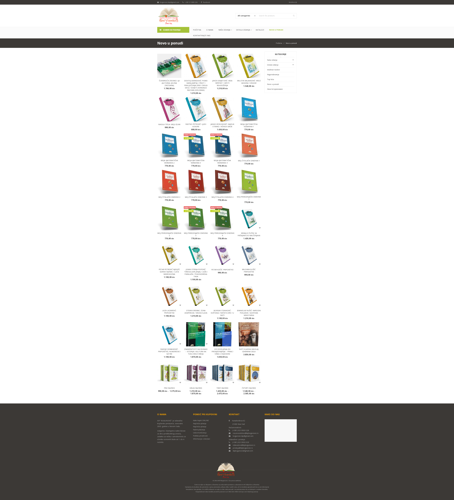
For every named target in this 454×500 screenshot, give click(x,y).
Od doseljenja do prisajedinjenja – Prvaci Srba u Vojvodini (222, 351)
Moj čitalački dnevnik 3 (196, 197)
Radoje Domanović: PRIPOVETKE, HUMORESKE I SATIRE (169, 351)
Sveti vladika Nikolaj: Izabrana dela (249, 350)
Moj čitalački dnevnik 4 (222, 197)
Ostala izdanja (272, 65)
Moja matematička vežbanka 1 (249, 125)
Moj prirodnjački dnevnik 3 (196, 234)
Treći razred (222, 388)
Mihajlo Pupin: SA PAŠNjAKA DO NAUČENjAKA (249, 234)
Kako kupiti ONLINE (201, 420)
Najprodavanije (273, 74)
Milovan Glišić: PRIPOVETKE (249, 270)
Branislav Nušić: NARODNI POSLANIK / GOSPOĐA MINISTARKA (249, 312)
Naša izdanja (272, 60)
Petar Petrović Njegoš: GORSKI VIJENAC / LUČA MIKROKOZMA (169, 271)
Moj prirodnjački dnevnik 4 (222, 234)
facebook (206, 2)
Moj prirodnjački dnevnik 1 (249, 198)
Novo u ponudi (273, 84)
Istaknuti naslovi (273, 70)
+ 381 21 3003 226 (191, 2)
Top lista (270, 79)
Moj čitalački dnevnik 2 (169, 197)
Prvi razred (169, 388)
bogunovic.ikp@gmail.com (169, 2)
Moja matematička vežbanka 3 (195, 161)
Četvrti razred (249, 388)
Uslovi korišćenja (199, 433)
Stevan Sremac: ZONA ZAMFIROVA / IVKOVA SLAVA (195, 311)
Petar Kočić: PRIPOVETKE (222, 269)
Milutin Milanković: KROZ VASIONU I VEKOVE (249, 82)
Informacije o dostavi (201, 439)
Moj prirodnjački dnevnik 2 (169, 234)
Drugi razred (196, 388)
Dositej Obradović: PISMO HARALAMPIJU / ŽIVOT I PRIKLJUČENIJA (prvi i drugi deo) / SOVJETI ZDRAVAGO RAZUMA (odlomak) (196, 85)
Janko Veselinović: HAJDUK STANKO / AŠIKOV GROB (222, 125)
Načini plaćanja (199, 430)
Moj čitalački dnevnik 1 (249, 161)
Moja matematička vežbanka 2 (169, 161)
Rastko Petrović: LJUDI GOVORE (196, 125)
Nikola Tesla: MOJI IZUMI (169, 124)
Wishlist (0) (293, 2)
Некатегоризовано (275, 89)
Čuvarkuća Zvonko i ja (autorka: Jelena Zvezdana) (169, 83)
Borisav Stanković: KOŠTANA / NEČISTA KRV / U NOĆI (222, 312)
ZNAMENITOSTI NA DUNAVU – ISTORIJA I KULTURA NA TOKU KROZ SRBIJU (195, 351)
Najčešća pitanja (199, 423)
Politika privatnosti (200, 436)
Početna (279, 43)
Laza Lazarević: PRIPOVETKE (169, 311)
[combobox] (246, 15)
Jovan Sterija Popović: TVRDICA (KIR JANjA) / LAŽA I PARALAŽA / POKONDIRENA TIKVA (195, 273)
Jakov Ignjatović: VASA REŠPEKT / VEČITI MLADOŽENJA (222, 83)
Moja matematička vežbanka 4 (222, 161)
